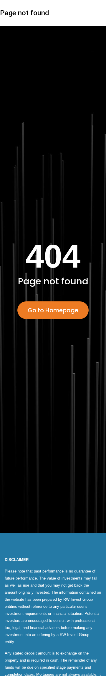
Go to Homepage (53, 310)
